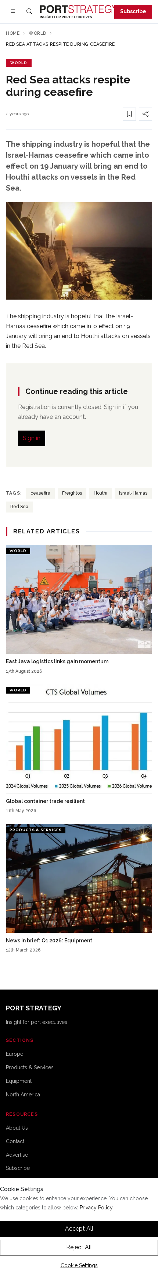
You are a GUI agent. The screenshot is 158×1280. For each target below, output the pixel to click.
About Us (17, 1128)
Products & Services (30, 1067)
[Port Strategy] (79, 11)
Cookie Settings (79, 1265)
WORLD (18, 63)
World (37, 33)
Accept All (79, 1228)
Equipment (19, 1081)
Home (12, 33)
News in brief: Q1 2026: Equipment (49, 940)
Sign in (31, 438)
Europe (14, 1054)
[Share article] (145, 114)
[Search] (29, 12)
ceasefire (40, 493)
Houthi (100, 493)
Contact (15, 1141)
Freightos (72, 493)
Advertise (17, 1155)
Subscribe (133, 11)
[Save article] (129, 114)
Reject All (79, 1247)
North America (23, 1094)
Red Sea (19, 506)
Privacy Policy (96, 1207)
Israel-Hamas (133, 493)
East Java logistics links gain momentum (57, 661)
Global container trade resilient (45, 801)
